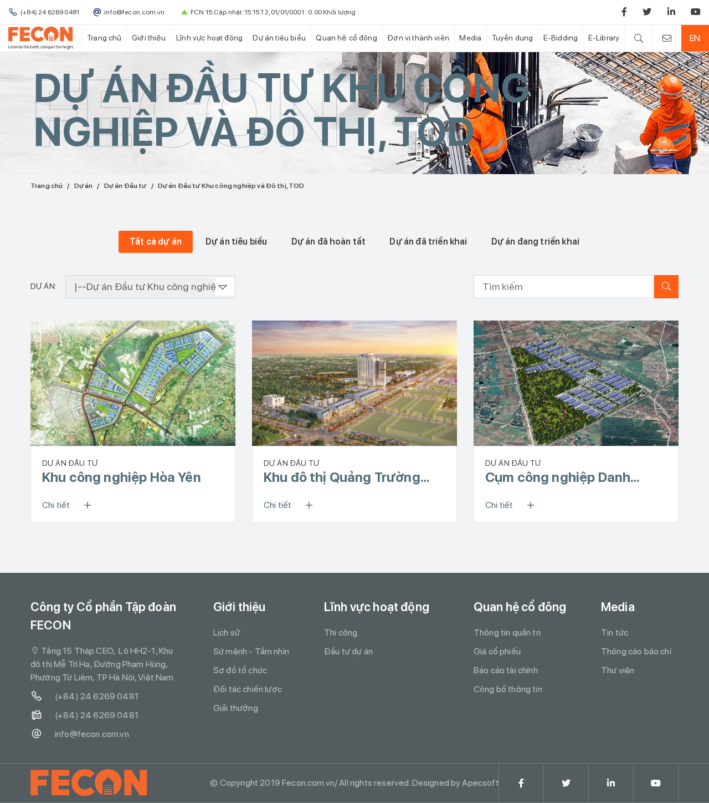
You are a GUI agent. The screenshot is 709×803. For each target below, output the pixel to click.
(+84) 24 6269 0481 (96, 696)
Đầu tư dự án (348, 651)
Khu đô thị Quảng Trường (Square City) (342, 477)
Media (470, 37)
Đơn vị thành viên (418, 37)
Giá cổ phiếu (497, 651)
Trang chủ (104, 37)
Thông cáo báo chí (636, 651)
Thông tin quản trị (507, 632)
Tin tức (614, 632)
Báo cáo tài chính (506, 670)
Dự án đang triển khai (535, 241)
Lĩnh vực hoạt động (209, 37)
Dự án (83, 186)
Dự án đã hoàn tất (328, 241)
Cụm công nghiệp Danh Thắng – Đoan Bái (557, 477)
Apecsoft (480, 782)
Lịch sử (226, 632)
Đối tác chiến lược (247, 689)
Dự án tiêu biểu (279, 37)
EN (695, 38)
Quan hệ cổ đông (346, 37)
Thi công (340, 632)
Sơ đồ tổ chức (240, 670)
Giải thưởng (235, 708)
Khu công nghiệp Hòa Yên (121, 477)
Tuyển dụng (512, 37)
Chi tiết (56, 505)
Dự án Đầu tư (125, 186)
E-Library (603, 37)
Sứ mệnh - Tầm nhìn (251, 651)
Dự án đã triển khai (428, 241)
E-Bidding (560, 37)
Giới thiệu (149, 37)
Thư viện (617, 670)
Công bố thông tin (508, 689)
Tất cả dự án (156, 241)
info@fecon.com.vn (92, 734)
